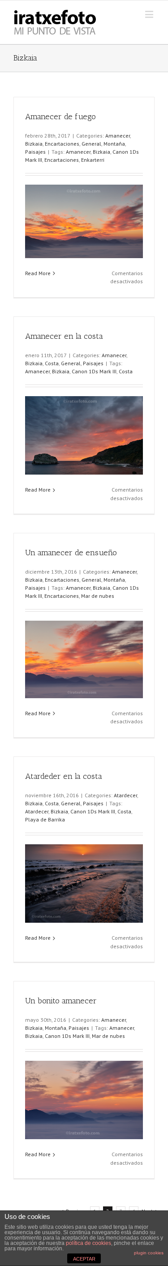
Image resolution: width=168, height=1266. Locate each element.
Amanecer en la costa (64, 336)
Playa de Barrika (45, 819)
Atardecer (125, 795)
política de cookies (88, 1243)
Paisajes (35, 151)
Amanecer (117, 135)
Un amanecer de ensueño (71, 552)
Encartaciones (62, 143)
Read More (38, 273)
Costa (52, 363)
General (91, 143)
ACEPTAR (84, 1259)
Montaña (114, 143)
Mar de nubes (97, 595)
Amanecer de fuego (60, 116)
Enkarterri (92, 159)
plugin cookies (149, 1252)
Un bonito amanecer (61, 1001)
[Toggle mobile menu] (150, 14)
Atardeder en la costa (63, 776)
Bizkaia (34, 143)
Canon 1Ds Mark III (94, 371)
